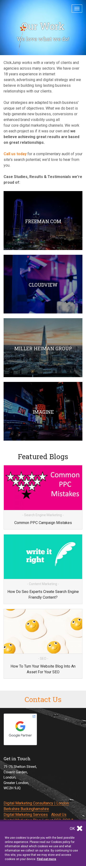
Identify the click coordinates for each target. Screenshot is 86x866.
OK (73, 828)
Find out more (46, 859)
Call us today (15, 154)
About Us (58, 814)
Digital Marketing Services (26, 814)
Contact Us (43, 699)
